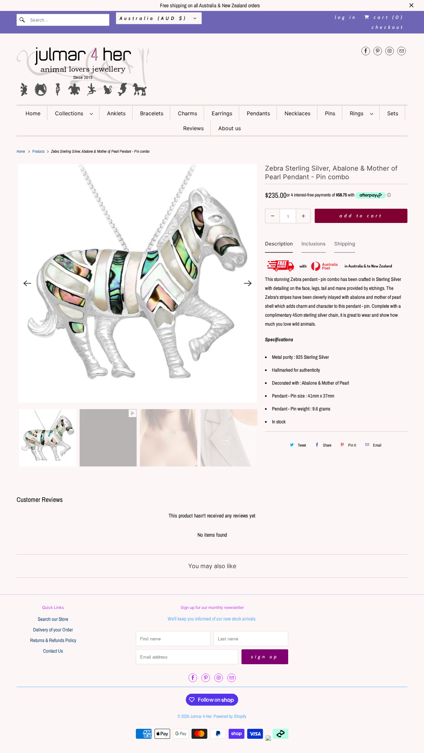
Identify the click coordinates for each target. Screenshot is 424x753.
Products (39, 151)
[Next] (247, 283)
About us (229, 128)
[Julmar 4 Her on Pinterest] (377, 50)
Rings (358, 113)
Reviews (193, 128)
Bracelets (151, 113)
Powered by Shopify (229, 716)
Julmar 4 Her (200, 716)
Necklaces (297, 113)
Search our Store (53, 619)
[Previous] (27, 283)
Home (33, 113)
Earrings (222, 113)
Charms (187, 113)
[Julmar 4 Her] (212, 70)
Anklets (116, 113)
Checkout (388, 27)
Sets (392, 113)
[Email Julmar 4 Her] (401, 50)
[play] (137, 283)
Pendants (258, 113)
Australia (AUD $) (155, 18)
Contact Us (53, 650)
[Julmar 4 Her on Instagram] (389, 50)
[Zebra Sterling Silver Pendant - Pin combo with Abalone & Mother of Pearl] (137, 283)
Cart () (387, 17)
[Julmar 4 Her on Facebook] (365, 50)
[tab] (279, 245)
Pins (330, 113)
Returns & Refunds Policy (53, 640)
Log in (346, 17)
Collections (70, 113)
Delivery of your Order (53, 629)
